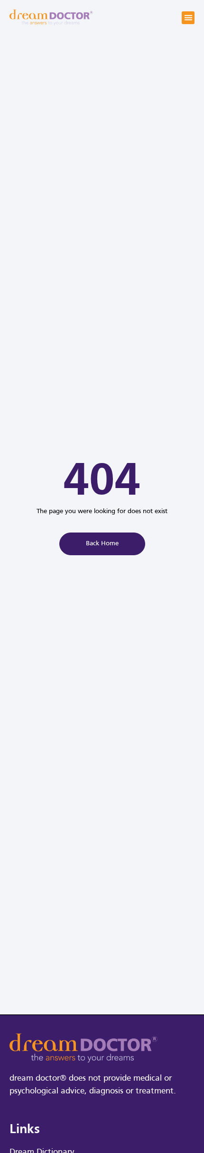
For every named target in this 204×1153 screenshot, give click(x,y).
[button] (188, 17)
